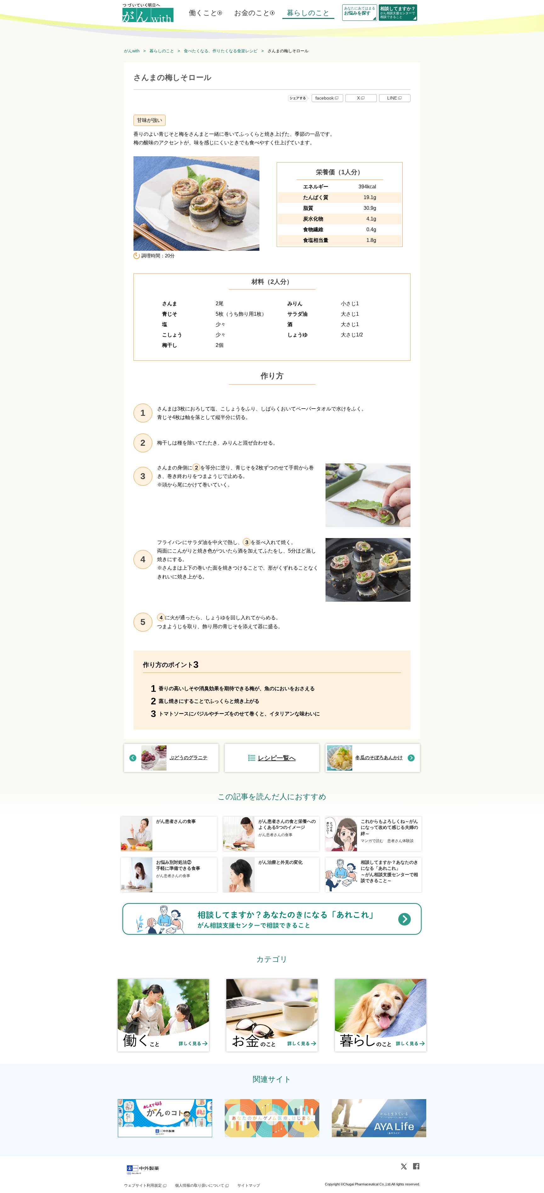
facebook (324, 97)
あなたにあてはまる (359, 10)
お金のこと (252, 13)
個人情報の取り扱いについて (199, 1185)
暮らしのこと (308, 13)
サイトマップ (248, 1185)
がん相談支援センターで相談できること (398, 12)
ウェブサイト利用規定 (143, 1185)
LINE (392, 97)
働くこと (203, 13)
